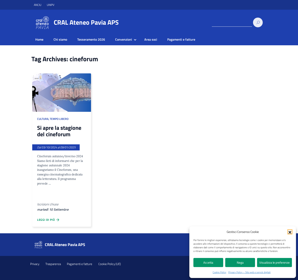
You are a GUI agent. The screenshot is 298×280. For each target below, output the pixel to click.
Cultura (42, 119)
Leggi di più (47, 220)
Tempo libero (59, 119)
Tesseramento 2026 (91, 39)
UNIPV (50, 5)
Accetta (208, 262)
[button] (290, 232)
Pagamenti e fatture (181, 39)
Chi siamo (60, 39)
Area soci (150, 39)
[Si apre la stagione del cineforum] (61, 92)
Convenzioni (123, 39)
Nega (240, 262)
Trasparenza (53, 264)
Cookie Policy (219, 272)
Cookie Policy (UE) (109, 264)
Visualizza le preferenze (274, 262)
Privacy (34, 264)
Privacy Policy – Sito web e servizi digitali (249, 272)
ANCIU (38, 5)
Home (39, 39)
